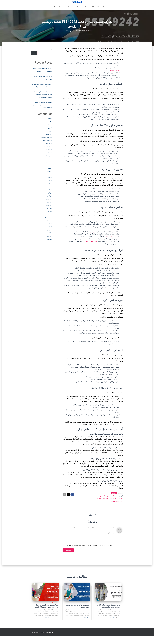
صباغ (64, 6)
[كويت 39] (77, 3)
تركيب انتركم (48, 143)
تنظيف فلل (119, 498)
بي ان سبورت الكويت (47, 140)
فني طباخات (49, 211)
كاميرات (53, 6)
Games (50, 118)
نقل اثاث (97, 6)
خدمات (50, 177)
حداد (50, 174)
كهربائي (50, 226)
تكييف (73, 6)
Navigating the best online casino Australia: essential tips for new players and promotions (43, 94)
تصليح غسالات (48, 155)
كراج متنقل (91, 6)
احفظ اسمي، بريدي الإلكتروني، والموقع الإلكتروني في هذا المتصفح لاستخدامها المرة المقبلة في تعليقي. (88, 545)
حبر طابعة (49, 171)
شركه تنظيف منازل (91, 241)
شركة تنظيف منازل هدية (116, 501)
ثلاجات (59, 6)
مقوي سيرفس (48, 230)
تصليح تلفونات (48, 149)
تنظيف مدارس (113, 498)
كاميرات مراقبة (48, 217)
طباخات (50, 186)
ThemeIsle (33, 632)
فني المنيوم (49, 199)
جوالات (68, 6)
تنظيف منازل (79, 6)
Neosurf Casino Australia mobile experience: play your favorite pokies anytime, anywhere (42, 105)
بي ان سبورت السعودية (46, 137)
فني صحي (49, 208)
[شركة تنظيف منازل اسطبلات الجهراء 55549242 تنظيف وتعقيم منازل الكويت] (45, 591)
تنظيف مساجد (105, 498)
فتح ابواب (49, 193)
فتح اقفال (49, 196)
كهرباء (50, 223)
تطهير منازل (115, 496)
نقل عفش (49, 236)
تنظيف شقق (108, 236)
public (50, 121)
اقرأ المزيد (112, 617)
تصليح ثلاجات (49, 152)
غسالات (50, 189)
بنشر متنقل (49, 134)
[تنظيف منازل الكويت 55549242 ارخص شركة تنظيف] (77, 591)
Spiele (50, 125)
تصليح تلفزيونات (48, 146)
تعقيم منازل (93, 231)
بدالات (50, 131)
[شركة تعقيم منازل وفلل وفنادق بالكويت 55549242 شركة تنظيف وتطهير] (108, 591)
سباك (86, 6)
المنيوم (50, 128)
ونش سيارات (48, 239)
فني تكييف (49, 202)
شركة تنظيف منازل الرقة (112, 70)
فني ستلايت (104, 6)
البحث (51, 49)
